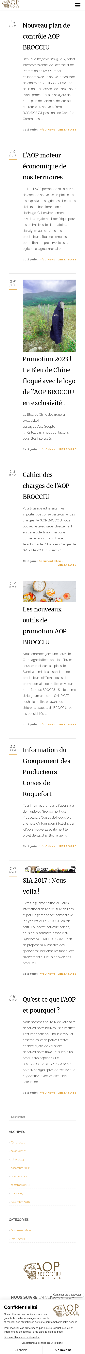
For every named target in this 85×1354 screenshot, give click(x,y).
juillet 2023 (17, 1159)
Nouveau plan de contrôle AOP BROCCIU (46, 36)
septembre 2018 (20, 1184)
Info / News (47, 129)
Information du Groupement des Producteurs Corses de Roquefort (46, 772)
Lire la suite (67, 129)
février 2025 (18, 1142)
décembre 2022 (20, 1167)
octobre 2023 (18, 1150)
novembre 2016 (20, 1202)
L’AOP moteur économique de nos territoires (44, 166)
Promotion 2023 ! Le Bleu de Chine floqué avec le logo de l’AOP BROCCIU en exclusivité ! (49, 381)
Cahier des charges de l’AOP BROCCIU (46, 485)
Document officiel (51, 561)
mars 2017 (17, 1193)
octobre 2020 (19, 1176)
